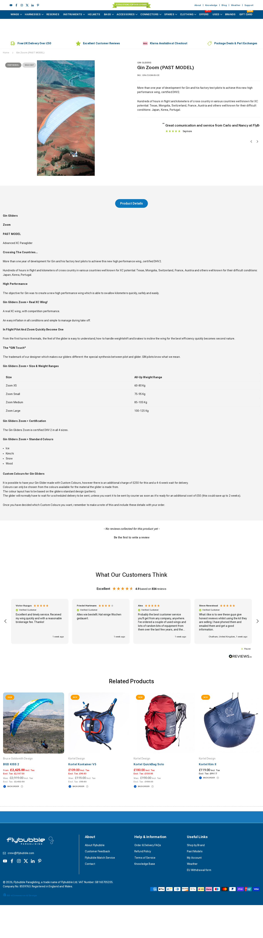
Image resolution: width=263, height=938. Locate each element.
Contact (90, 863)
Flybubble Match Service (100, 857)
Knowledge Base (144, 863)
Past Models (195, 851)
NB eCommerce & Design (22, 895)
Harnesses (32, 14)
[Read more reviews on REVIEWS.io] (240, 657)
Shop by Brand (196, 845)
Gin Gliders (144, 62)
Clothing (186, 14)
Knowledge (211, 5)
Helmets (94, 14)
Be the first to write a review (131, 537)
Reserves (52, 14)
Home (6, 52)
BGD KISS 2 (11, 764)
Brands (230, 14)
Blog (224, 5)
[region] (131, 621)
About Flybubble (95, 845)
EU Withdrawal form (199, 870)
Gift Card (245, 13)
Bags (107, 14)
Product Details (131, 203)
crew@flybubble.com (21, 853)
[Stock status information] (22, 786)
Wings (15, 14)
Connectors (149, 14)
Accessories (126, 14)
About (197, 5)
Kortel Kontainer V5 (82, 764)
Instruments (72, 14)
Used (216, 14)
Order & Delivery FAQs (147, 845)
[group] (66, 118)
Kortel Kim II (207, 764)
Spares (169, 14)
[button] (119, 117)
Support (249, 5)
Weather (235, 5)
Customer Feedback (97, 851)
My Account (194, 857)
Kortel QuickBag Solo (149, 764)
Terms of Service (144, 857)
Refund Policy (142, 851)
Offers (204, 13)
